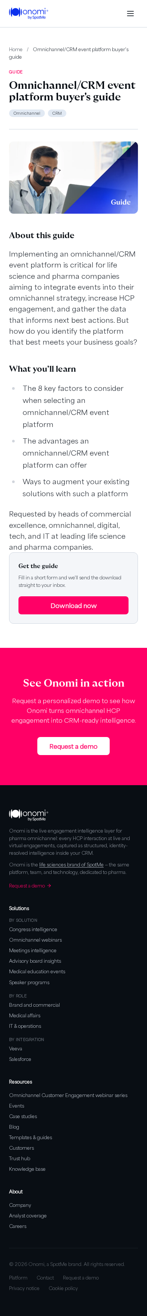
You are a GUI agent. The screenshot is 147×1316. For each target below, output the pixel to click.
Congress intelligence (33, 929)
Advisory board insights (35, 961)
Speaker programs (29, 982)
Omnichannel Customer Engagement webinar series (68, 1095)
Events (16, 1106)
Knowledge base (27, 1169)
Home (16, 49)
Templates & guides (30, 1137)
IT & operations (25, 1026)
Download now (74, 605)
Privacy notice (24, 1288)
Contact (45, 1278)
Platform (18, 1278)
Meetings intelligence (33, 950)
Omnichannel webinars (35, 940)
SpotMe (58, 1264)
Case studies (23, 1116)
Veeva (15, 1049)
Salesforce (20, 1059)
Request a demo (73, 746)
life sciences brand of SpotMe (71, 865)
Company (20, 1205)
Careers (17, 1226)
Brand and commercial (34, 1005)
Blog (14, 1127)
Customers (21, 1148)
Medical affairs (24, 1015)
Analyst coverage (28, 1216)
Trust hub (19, 1158)
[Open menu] (130, 13)
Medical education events (37, 971)
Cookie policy (63, 1288)
